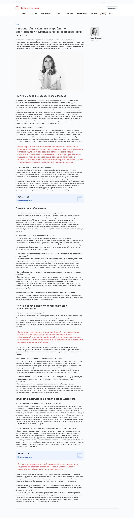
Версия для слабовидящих (110, 2)
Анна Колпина (96, 38)
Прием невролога (24, 200)
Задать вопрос (112, 8)
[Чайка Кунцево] (28, 8)
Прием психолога (24, 457)
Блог (17, 24)
